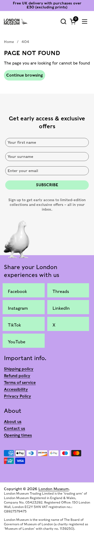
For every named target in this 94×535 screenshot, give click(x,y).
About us (12, 422)
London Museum (53, 489)
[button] (63, 21)
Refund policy (17, 376)
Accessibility (16, 389)
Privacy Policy (17, 396)
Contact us (14, 428)
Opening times (18, 435)
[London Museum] (16, 21)
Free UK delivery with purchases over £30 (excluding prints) (47, 5)
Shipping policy (18, 369)
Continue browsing (24, 75)
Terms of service (20, 383)
